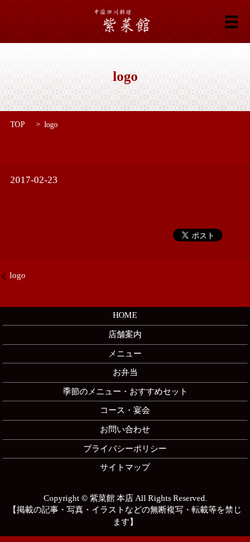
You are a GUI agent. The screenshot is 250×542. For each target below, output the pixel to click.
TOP (17, 124)
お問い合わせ (125, 429)
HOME (125, 315)
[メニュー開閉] (231, 21)
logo (18, 275)
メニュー (125, 353)
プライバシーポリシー (125, 448)
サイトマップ (125, 467)
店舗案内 (125, 334)
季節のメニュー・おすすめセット (125, 391)
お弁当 (125, 372)
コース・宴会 (125, 410)
